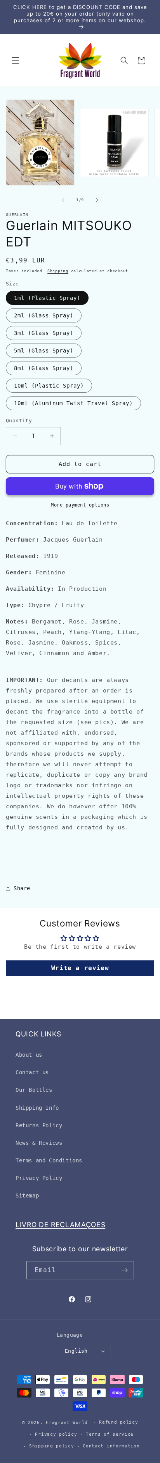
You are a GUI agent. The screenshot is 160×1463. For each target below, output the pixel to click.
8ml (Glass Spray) (43, 368)
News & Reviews (39, 1143)
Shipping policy (51, 1446)
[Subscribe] (125, 1270)
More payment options (80, 505)
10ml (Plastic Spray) (49, 386)
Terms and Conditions (49, 1160)
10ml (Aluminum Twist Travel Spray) (73, 403)
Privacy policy (56, 1434)
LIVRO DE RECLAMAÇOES (60, 1224)
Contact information (111, 1446)
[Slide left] (62, 200)
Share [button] (22, 888)
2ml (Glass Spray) (43, 315)
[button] (15, 60)
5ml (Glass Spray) (43, 350)
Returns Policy (39, 1125)
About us (29, 1055)
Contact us (32, 1072)
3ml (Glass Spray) (43, 333)
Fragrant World (67, 1422)
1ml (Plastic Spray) (47, 298)
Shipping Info (37, 1108)
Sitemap (27, 1195)
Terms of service (110, 1434)
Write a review (80, 968)
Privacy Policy (39, 1178)
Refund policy (118, 1422)
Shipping (57, 271)
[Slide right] (97, 200)
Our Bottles (34, 1090)
